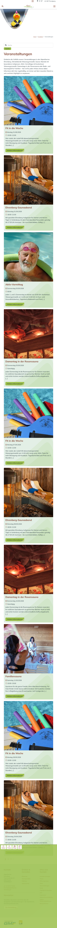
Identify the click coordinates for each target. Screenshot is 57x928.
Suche (7, 49)
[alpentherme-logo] (28, 6)
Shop (14, 848)
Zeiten (3, 848)
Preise (9, 848)
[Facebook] (37, 1)
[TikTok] (41, 1)
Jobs (19, 848)
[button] (32, 1)
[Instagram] (39, 1)
